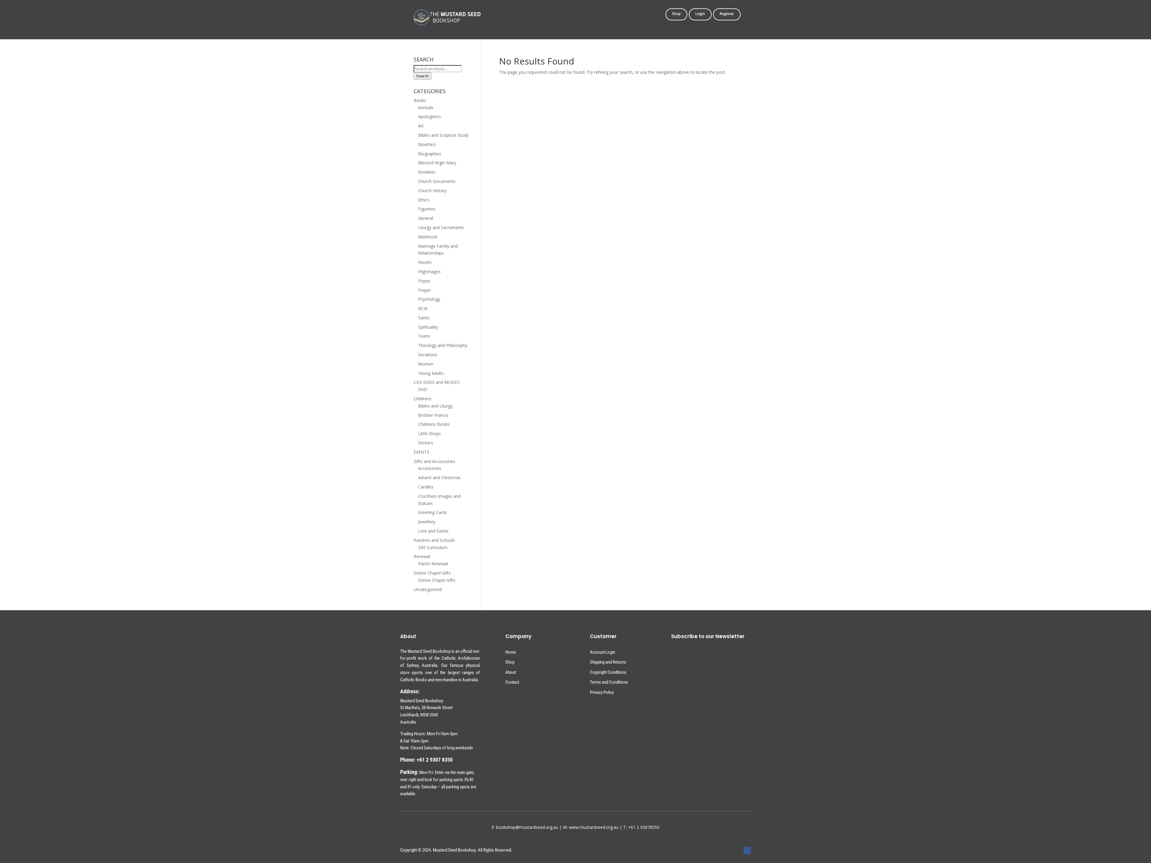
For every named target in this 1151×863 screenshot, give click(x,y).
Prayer (424, 290)
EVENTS (421, 452)
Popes (424, 281)
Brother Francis (433, 415)
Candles (425, 487)
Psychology (429, 299)
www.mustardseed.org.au (593, 827)
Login (700, 14)
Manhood (427, 237)
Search (422, 76)
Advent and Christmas (439, 477)
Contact (512, 682)
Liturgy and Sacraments (441, 227)
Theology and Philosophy (442, 345)
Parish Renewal (433, 563)
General (425, 218)
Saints (424, 318)
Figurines (427, 209)
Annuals (425, 107)
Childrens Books (434, 424)
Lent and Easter (433, 531)
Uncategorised (428, 589)
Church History (432, 190)
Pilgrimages (429, 271)
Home (510, 652)
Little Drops (429, 433)
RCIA (422, 308)
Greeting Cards (432, 512)
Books (420, 100)
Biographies (429, 154)
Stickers (425, 443)
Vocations (427, 354)
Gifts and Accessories (434, 461)
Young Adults (431, 373)
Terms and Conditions (609, 682)
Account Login (602, 652)
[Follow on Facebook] (747, 850)
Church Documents (437, 181)
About (510, 672)
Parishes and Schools (434, 540)
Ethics (424, 200)
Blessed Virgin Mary (437, 163)
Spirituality (428, 327)
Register (727, 14)
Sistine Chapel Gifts (432, 573)
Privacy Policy (602, 692)
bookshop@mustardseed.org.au (527, 827)
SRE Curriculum (433, 547)
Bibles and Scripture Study (443, 135)
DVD (422, 389)
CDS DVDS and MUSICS (437, 382)
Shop (676, 14)
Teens (424, 336)
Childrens (422, 399)
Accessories (429, 468)
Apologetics (429, 116)
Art (421, 126)
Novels (425, 262)
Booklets (427, 172)
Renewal (422, 556)
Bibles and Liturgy (435, 406)
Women (425, 364)
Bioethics (427, 144)
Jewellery (426, 521)
